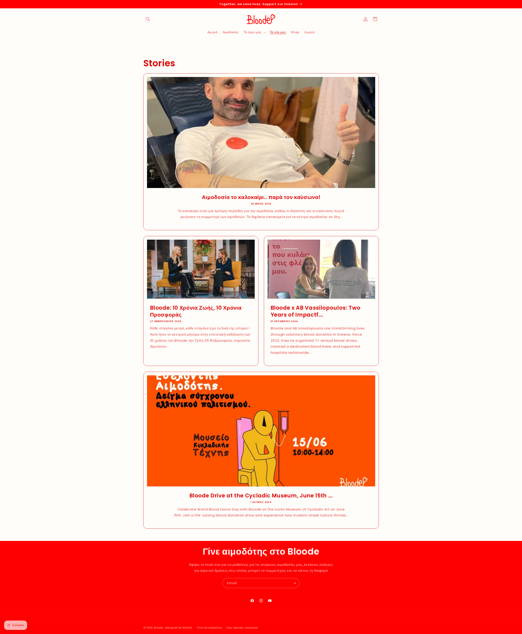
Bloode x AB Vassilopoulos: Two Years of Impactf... (316, 311)
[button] (148, 19)
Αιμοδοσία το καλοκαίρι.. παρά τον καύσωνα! (261, 197)
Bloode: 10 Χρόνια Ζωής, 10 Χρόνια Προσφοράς (195, 311)
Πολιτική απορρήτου (209, 627)
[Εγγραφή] (294, 583)
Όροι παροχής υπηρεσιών (242, 627)
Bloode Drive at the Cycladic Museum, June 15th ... (261, 495)
